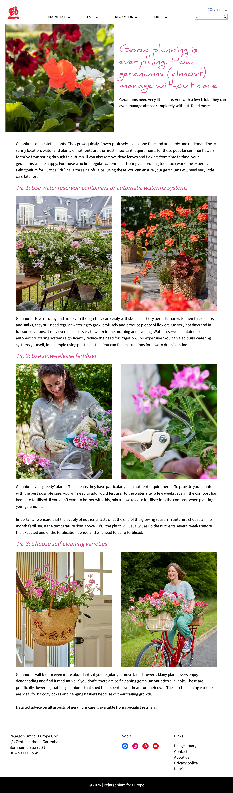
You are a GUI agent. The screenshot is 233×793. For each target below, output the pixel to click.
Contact (180, 752)
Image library (185, 746)
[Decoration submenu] (136, 17)
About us (181, 757)
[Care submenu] (97, 17)
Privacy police (186, 763)
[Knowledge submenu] (69, 17)
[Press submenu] (166, 17)
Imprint (180, 769)
